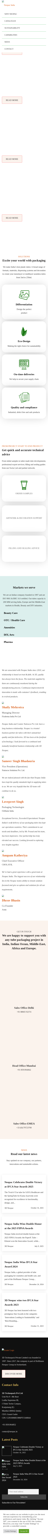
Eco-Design (24, 341)
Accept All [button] (24, 1531)
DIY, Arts (9, 634)
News (7, 42)
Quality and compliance (24, 407)
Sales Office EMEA (24, 1123)
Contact (8, 49)
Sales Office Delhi (24, 1007)
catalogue (10, 21)
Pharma (8, 641)
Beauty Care (11, 613)
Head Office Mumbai (24, 1065)
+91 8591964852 (9, 1425)
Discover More (13, 1374)
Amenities (9, 627)
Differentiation (24, 304)
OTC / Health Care (14, 620)
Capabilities (10, 35)
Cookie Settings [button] (10, 1531)
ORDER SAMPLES (24, 493)
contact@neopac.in (9, 1431)
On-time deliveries (24, 374)
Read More (12, 100)
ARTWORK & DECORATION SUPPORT (24, 518)
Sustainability (12, 28)
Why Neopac (10, 14)
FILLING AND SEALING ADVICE (24, 548)
